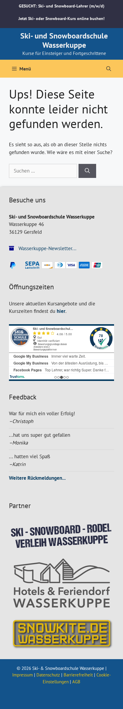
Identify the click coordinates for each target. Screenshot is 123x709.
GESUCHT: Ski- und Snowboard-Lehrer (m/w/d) (61, 6)
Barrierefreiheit (78, 675)
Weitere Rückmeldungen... (37, 478)
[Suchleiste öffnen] (108, 69)
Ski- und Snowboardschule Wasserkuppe (64, 40)
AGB (76, 682)
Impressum (22, 675)
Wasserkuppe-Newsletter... (46, 248)
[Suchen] (87, 171)
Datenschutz (48, 675)
